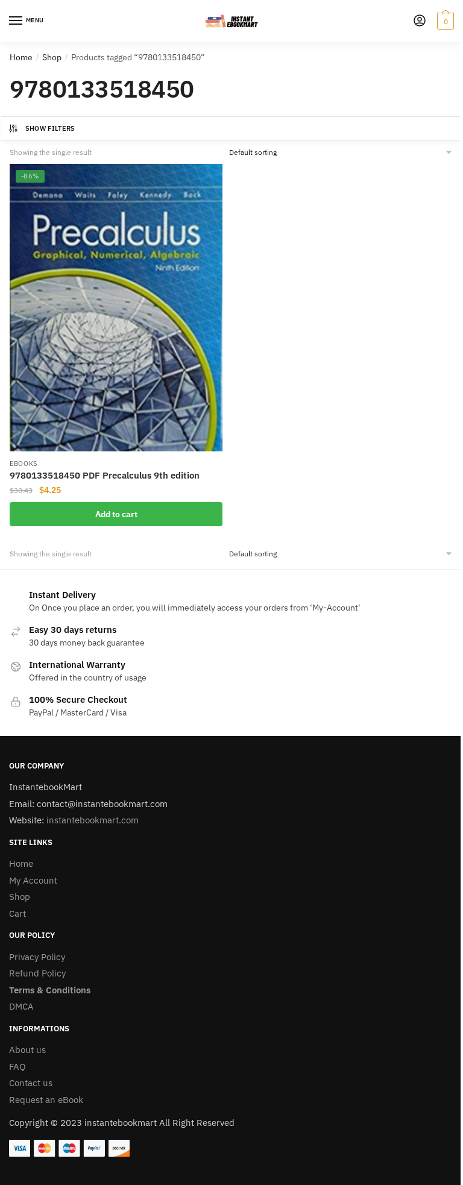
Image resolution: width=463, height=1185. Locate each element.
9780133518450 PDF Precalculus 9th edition (105, 475)
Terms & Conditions (49, 990)
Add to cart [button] (116, 514)
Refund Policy (37, 973)
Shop (51, 57)
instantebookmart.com (92, 820)
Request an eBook (46, 1099)
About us (27, 1049)
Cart (17, 913)
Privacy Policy (37, 957)
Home (21, 57)
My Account (33, 880)
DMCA (21, 1006)
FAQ (17, 1066)
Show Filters (50, 128)
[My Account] (419, 21)
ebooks (23, 463)
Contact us (30, 1083)
